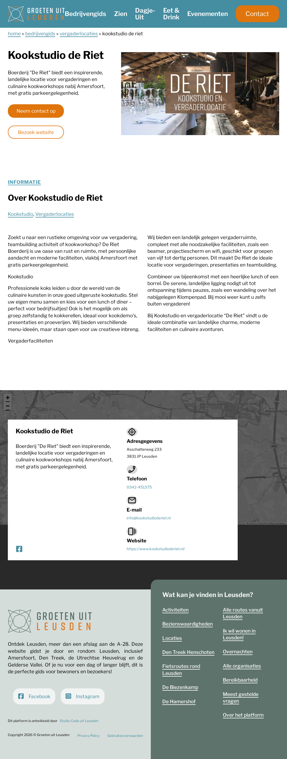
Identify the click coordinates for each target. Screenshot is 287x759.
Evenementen (207, 13)
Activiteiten (175, 610)
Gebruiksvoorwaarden (125, 735)
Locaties (172, 638)
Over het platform (243, 715)
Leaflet (252, 523)
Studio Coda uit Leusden (79, 721)
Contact (257, 14)
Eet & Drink (171, 14)
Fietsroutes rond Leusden (181, 669)
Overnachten (238, 651)
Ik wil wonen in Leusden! (239, 634)
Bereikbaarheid (240, 680)
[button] (7, 398)
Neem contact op (36, 111)
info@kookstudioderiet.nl (149, 518)
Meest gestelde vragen (240, 697)
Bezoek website (36, 132)
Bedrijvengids (85, 13)
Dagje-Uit (145, 14)
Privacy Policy (88, 735)
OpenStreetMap (266, 523)
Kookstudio (20, 214)
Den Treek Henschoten (188, 652)
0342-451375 (139, 487)
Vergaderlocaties (79, 33)
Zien (120, 13)
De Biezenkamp (180, 687)
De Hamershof (179, 701)
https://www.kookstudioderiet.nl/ (156, 549)
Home (14, 33)
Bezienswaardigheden (187, 624)
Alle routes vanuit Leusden (243, 613)
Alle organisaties (242, 666)
